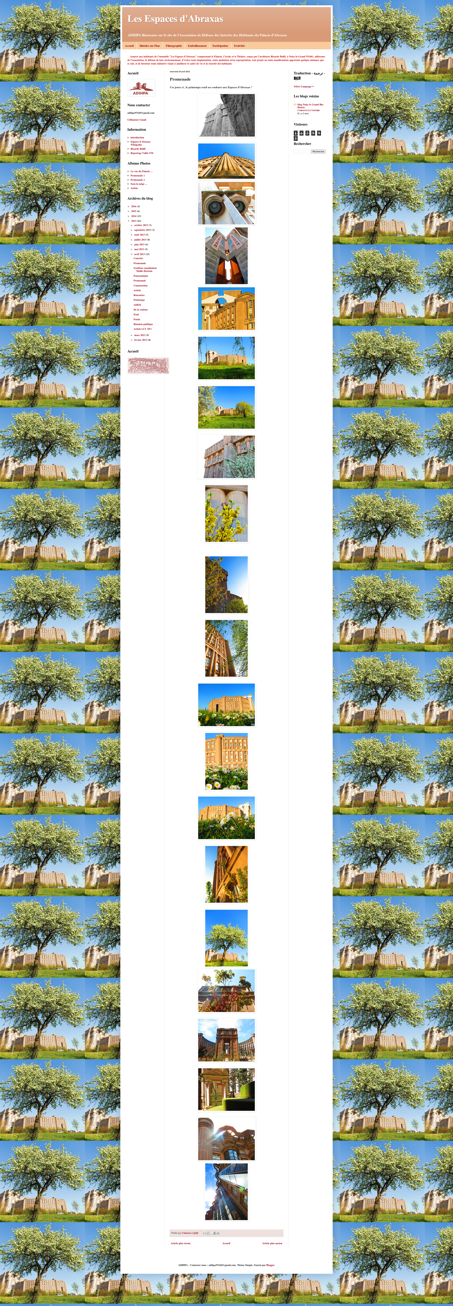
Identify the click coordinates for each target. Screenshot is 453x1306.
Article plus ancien (272, 1243)
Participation (220, 46)
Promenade (140, 263)
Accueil (129, 46)
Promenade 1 (138, 175)
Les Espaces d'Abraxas (175, 18)
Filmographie (174, 46)
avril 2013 (139, 254)
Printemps (139, 300)
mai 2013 (139, 249)
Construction (141, 285)
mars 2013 (140, 335)
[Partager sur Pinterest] (218, 1233)
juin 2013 (139, 244)
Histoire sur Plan (150, 46)
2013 (134, 221)
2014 (134, 216)
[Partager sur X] (211, 1233)
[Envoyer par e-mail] (205, 1233)
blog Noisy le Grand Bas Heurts (310, 106)
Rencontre (139, 295)
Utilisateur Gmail (136, 120)
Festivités (239, 46)
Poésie (137, 319)
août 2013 (139, 234)
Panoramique (141, 276)
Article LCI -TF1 (143, 329)
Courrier (138, 258)
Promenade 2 (138, 180)
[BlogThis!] (208, 1233)
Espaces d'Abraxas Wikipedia (140, 143)
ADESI (137, 305)
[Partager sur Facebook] (215, 1233)
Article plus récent (180, 1243)
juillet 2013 (140, 239)
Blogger (270, 1265)
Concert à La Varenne (308, 110)
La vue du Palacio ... (142, 171)
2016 (134, 206)
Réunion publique (143, 324)
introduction (137, 137)
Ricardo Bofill (138, 149)
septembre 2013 (143, 230)
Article (137, 290)
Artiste (134, 188)
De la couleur (141, 309)
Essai (136, 314)
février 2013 (141, 340)
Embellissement (197, 46)
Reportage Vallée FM (142, 153)
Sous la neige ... (139, 184)
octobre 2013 (141, 225)
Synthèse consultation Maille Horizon (145, 269)
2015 (134, 211)
